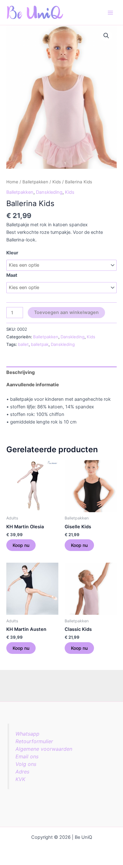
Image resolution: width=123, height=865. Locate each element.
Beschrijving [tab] (20, 372)
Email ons (26, 756)
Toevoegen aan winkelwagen (66, 312)
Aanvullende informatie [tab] (32, 385)
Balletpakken (35, 181)
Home (12, 181)
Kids (56, 181)
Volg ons (25, 764)
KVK (20, 779)
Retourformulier (34, 741)
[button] (106, 35)
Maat (11, 275)
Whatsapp (27, 734)
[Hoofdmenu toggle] (110, 12)
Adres (22, 771)
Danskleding (49, 192)
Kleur (12, 253)
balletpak (40, 344)
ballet (23, 344)
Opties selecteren (21, 545)
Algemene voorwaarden (43, 749)
